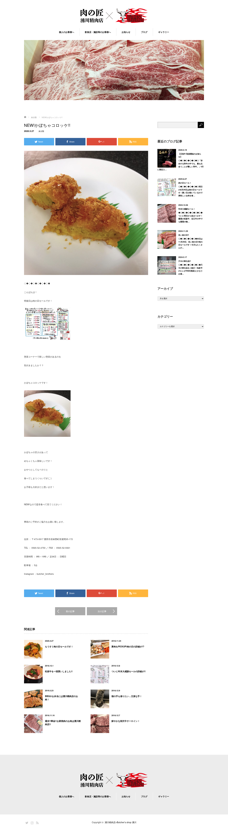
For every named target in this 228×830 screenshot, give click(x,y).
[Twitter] (26, 822)
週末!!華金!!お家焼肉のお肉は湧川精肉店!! (63, 722)
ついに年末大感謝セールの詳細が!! (129, 671)
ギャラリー (163, 32)
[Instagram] (31, 822)
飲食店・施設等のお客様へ (98, 32)
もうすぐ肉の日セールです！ (59, 646)
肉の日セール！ (184, 182)
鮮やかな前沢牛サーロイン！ (126, 720)
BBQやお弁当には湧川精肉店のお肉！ (61, 698)
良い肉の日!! (183, 235)
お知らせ (126, 32)
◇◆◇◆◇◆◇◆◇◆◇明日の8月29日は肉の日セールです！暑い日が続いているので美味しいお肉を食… (190, 191)
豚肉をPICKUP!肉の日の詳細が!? (128, 646)
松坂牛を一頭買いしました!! (59, 671)
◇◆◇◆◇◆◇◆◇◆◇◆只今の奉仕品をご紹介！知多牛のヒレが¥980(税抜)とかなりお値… (190, 269)
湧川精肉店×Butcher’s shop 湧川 (120, 822)
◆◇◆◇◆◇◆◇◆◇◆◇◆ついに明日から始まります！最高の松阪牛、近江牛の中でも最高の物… (190, 217)
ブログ (144, 32)
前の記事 (70, 611)
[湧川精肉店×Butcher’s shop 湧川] (114, 16)
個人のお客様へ (66, 32)
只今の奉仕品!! (184, 261)
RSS (37, 822)
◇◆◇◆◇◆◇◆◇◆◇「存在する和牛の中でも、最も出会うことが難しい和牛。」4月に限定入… (180, 165)
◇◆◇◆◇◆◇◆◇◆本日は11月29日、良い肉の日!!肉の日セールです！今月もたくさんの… (190, 243)
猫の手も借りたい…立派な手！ (127, 696)
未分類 (41, 131)
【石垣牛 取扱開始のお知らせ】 (189, 155)
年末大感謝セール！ (186, 208)
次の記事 (102, 611)
